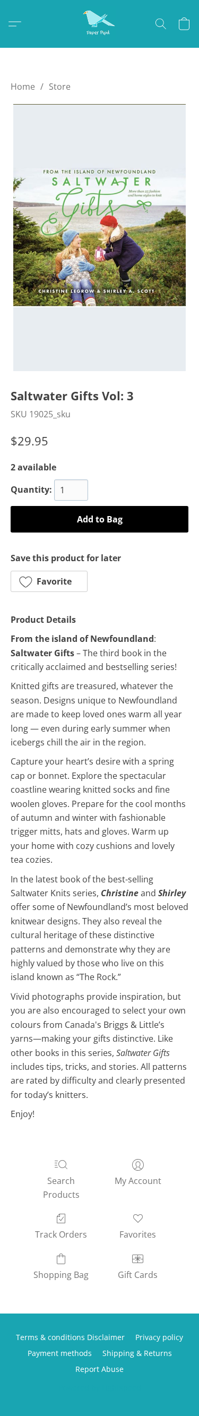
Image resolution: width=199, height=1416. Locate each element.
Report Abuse (99, 1369)
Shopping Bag (61, 1275)
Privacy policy (159, 1337)
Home (23, 86)
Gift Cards (138, 1275)
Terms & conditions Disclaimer (70, 1337)
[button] (99, 24)
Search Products (61, 1187)
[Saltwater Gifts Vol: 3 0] (99, 237)
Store (60, 86)
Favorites (137, 1234)
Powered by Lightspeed (99, 1388)
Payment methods (60, 1353)
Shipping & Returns (137, 1353)
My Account (138, 1181)
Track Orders (61, 1234)
